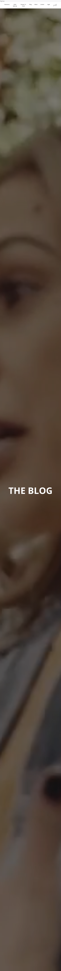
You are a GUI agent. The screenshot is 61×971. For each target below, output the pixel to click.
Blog (30, 4)
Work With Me (15, 5)
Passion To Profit (23, 5)
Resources (7, 4)
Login (48, 4)
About (36, 4)
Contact (42, 4)
